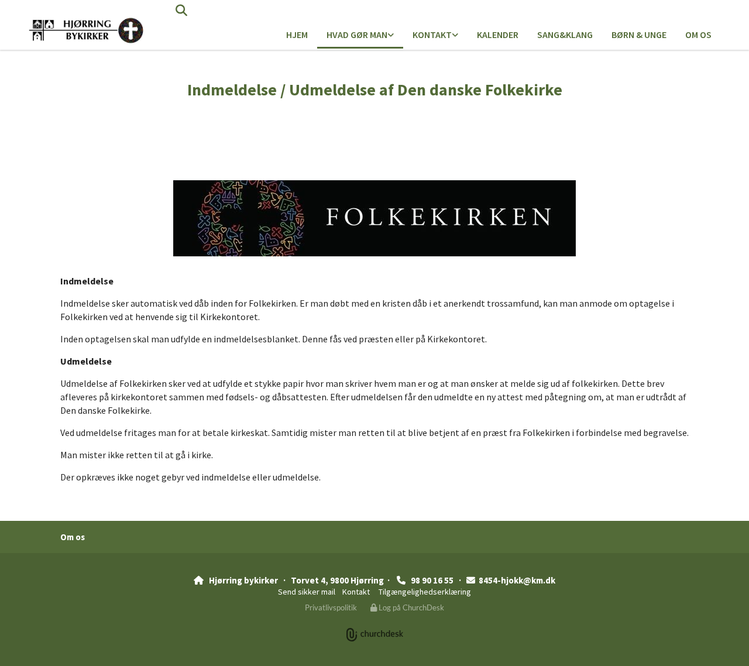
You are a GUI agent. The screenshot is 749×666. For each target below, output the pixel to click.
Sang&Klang (565, 34)
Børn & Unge (638, 34)
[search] (181, 10)
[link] (360, 35)
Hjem (297, 34)
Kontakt (432, 34)
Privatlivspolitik (331, 607)
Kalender (497, 34)
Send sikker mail (306, 591)
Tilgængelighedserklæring (425, 591)
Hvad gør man (357, 34)
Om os (698, 34)
